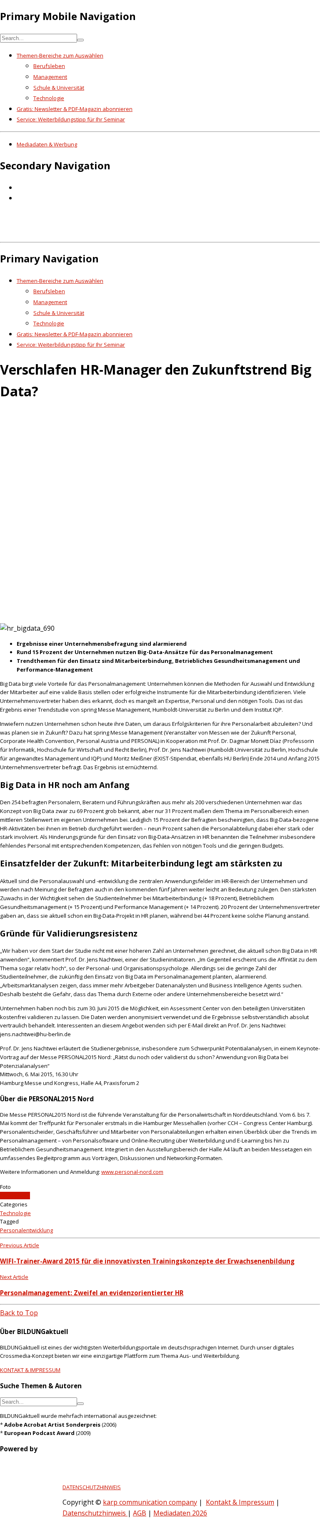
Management (50, 77)
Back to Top (19, 1312)
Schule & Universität (58, 87)
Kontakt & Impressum (240, 1502)
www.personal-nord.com (132, 1172)
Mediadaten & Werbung (47, 144)
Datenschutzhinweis (95, 1513)
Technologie (48, 98)
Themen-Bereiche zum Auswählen (60, 55)
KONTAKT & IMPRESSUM (30, 1370)
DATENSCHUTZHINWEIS (91, 1487)
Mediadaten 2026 (180, 1513)
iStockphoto (15, 1195)
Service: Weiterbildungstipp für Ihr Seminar (71, 119)
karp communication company (150, 1502)
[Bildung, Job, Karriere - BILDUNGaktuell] (135, 232)
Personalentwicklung (26, 1230)
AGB (139, 1513)
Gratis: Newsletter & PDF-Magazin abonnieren (74, 109)
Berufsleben (49, 66)
